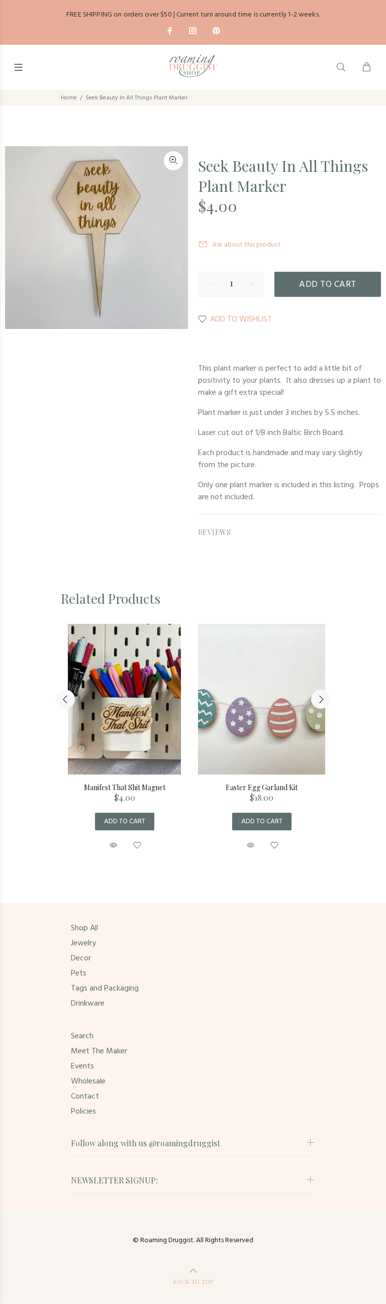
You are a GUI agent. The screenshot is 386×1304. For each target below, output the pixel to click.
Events (82, 1066)
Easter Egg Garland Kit (262, 787)
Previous (65, 699)
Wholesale (88, 1081)
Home (69, 98)
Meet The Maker (99, 1051)
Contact (85, 1096)
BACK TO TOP (193, 1281)
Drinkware (88, 1003)
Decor (81, 958)
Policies (83, 1111)
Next (320, 699)
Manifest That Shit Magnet (124, 787)
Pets (78, 973)
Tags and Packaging (105, 988)
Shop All (84, 928)
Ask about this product (246, 245)
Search (82, 1036)
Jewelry (83, 943)
